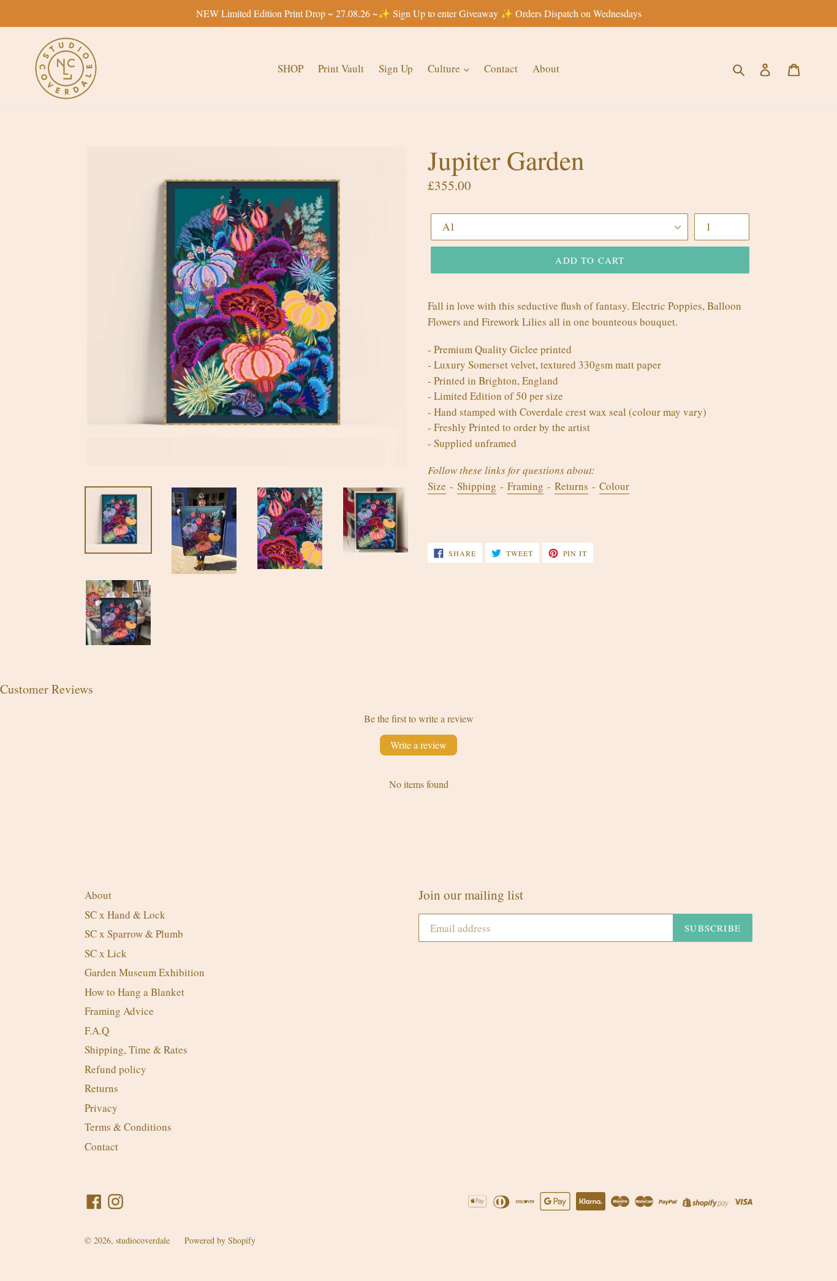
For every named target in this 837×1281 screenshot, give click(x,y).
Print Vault (341, 68)
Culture (445, 68)
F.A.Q (97, 1030)
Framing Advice (119, 1011)
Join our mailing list (470, 895)
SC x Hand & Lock (125, 915)
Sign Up (396, 68)
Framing (525, 486)
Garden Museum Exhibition (145, 972)
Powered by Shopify (220, 1240)
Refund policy (115, 1069)
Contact (501, 68)
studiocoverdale (143, 1240)
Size (437, 486)
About (545, 68)
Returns (571, 486)
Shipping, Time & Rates (136, 1049)
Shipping (476, 486)
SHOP (290, 68)
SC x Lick (106, 953)
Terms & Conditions (128, 1127)
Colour (614, 486)
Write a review (418, 744)
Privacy (101, 1108)
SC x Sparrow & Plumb (134, 934)
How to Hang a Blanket (134, 992)
